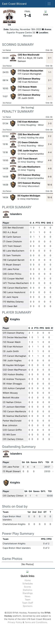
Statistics (27, 590)
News (27, 596)
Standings (28, 593)
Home (28, 580)
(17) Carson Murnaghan (29, 73)
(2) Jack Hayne (10, 297)
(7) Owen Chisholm (28, 142)
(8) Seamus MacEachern (15, 416)
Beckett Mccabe (11, 397)
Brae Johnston (10, 425)
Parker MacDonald (12, 420)
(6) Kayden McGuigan (28, 195)
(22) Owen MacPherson (14, 369)
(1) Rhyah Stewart (12, 264)
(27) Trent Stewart (27, 158)
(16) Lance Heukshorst (14, 292)
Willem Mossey (10, 392)
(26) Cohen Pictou (12, 273)
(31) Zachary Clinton (13, 439)
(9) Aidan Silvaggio (12, 383)
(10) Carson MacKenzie (14, 411)
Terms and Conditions (36, 622)
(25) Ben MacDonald (28, 134)
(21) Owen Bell (10, 306)
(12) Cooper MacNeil (13, 278)
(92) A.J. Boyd (25, 58)
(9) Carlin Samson (12, 236)
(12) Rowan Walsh (12, 342)
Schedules (27, 583)
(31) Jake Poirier (11, 269)
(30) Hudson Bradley (13, 374)
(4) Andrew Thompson (14, 379)
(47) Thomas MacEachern (16, 283)
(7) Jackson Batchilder (14, 406)
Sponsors (27, 606)
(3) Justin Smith (26, 98)
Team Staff (27, 602)
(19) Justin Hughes (28, 150)
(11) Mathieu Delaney (13, 301)
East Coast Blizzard (14, 3)
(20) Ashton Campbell (14, 388)
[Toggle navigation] (49, 3)
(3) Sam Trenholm (12, 255)
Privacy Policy (15, 622)
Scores (27, 586)
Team (27, 599)
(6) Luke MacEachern (29, 166)
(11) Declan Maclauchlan (15, 337)
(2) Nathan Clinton (12, 402)
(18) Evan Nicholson (28, 81)
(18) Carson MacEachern (15, 287)
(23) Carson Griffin (12, 430)
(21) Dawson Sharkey (28, 90)
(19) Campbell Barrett (13, 260)
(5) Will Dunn (9, 434)
